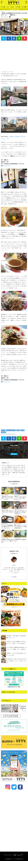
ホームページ (7, 165)
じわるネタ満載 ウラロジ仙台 (14, 9)
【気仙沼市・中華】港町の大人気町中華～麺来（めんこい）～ (16, 636)
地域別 (23, 430)
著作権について (20, 855)
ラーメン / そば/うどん (11, 430)
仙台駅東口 (10, 434)
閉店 (14, 434)
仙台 (18, 430)
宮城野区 (4, 432)
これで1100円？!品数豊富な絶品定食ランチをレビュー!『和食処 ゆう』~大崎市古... (16, 648)
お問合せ (22, 854)
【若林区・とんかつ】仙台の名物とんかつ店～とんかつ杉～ (16, 654)
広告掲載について (16, 854)
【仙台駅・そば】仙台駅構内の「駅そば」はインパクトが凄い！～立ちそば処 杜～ (16, 642)
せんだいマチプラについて (7, 854)
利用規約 (14, 855)
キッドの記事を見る (15, 572)
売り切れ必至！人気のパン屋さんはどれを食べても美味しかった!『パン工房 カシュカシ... (16, 660)
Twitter (14, 454)
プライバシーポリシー (8, 855)
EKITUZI (3, 434)
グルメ (3, 430)
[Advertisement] (14, 56)
